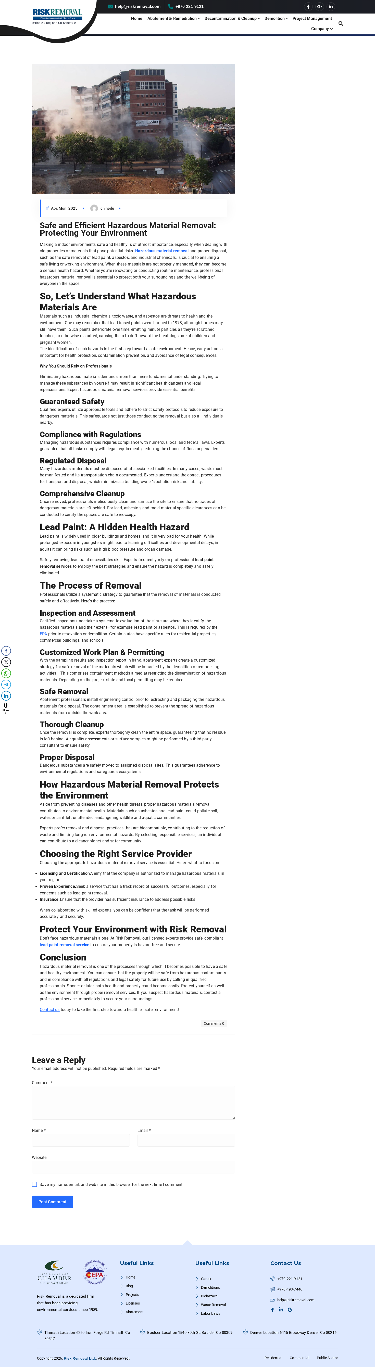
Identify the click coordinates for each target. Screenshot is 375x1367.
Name (39, 1130)
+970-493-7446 (289, 1289)
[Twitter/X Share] (6, 662)
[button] (6, 719)
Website (39, 1157)
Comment (42, 1082)
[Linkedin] (282, 1309)
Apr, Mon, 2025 (64, 208)
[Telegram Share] (6, 684)
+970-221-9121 (190, 6)
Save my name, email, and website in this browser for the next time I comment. (111, 1184)
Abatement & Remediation (172, 18)
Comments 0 (214, 1023)
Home (136, 18)
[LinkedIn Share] (6, 696)
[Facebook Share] (6, 651)
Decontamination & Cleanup (231, 18)
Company (320, 28)
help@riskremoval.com (137, 6)
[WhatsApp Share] (6, 673)
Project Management (312, 18)
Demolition (275, 18)
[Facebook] (273, 1309)
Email (144, 1130)
